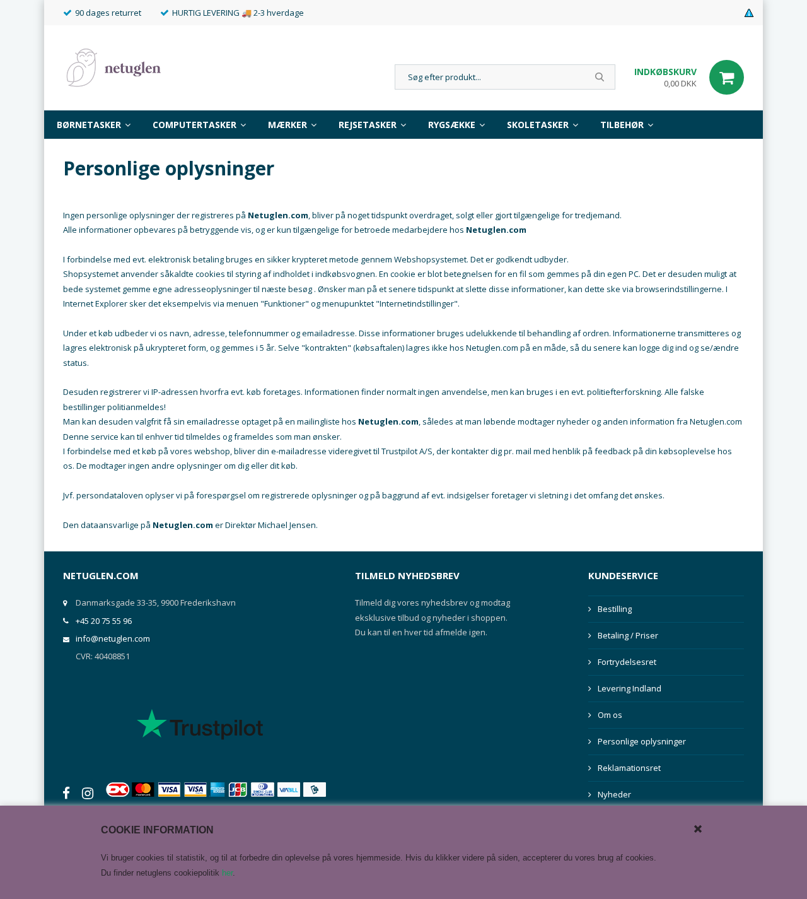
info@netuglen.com (113, 638)
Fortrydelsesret (627, 661)
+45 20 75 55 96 (104, 620)
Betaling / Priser (628, 635)
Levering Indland (629, 688)
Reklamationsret (629, 767)
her (227, 873)
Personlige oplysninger (642, 741)
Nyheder (614, 794)
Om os (610, 714)
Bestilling (615, 608)
